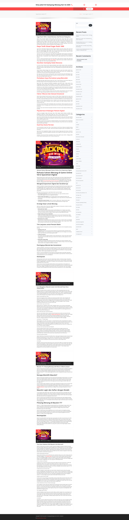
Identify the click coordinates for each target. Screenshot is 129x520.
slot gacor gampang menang (81, 202)
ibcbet (77, 127)
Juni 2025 (77, 103)
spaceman (78, 219)
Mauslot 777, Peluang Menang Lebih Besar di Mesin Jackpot (53, 366)
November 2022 (79, 108)
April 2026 (78, 79)
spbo (77, 229)
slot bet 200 (78, 187)
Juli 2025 (77, 101)
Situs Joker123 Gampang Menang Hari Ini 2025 (53, 5)
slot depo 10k (78, 195)
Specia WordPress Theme (41, 517)
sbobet (77, 156)
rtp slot (77, 153)
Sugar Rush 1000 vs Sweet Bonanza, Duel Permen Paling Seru (53, 37)
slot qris (77, 209)
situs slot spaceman (79, 180)
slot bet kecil (78, 190)
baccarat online (78, 117)
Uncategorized (44, 283)
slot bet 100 (78, 185)
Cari (77, 23)
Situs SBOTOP (78, 173)
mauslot (43, 33)
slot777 (77, 217)
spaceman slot (44, 166)
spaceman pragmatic (80, 224)
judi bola (77, 134)
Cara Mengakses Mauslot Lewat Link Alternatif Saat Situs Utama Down (53, 287)
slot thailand (78, 214)
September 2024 (79, 106)
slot (77, 182)
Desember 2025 (79, 89)
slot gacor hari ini (79, 204)
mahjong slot (78, 144)
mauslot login (39, 167)
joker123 (77, 129)
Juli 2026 (77, 72)
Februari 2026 (78, 84)
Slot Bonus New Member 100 (81, 192)
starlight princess (79, 231)
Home (80, 14)
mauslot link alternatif (55, 314)
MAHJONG (78, 141)
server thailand (78, 161)
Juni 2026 (77, 74)
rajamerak (78, 151)
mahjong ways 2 (79, 146)
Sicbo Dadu (78, 166)
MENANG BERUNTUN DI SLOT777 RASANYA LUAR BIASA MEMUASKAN (84, 43)
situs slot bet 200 (79, 175)
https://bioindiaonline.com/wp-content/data (51, 180)
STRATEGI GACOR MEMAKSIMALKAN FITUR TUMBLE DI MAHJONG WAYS (84, 50)
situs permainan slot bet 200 (81, 170)
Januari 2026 (78, 86)
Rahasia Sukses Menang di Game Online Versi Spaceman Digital (54, 170)
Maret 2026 (78, 81)
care (77, 122)
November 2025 (79, 91)
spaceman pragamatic (80, 221)
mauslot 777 (51, 33)
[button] (84, 9)
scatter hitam (78, 158)
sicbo (77, 163)
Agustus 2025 (78, 98)
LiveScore (78, 139)
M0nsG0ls (39, 33)
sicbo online (78, 168)
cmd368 (77, 124)
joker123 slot (78, 131)
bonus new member (79, 119)
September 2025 (79, 96)
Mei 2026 (78, 77)
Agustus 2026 (78, 69)
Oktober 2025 (78, 94)
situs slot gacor (79, 178)
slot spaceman (78, 212)
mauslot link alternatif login (63, 33)
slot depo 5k (78, 197)
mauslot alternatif (56, 33)
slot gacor (78, 199)
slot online (78, 207)
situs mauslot (53, 59)
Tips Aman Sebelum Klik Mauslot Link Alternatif (50, 444)
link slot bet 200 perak (80, 136)
